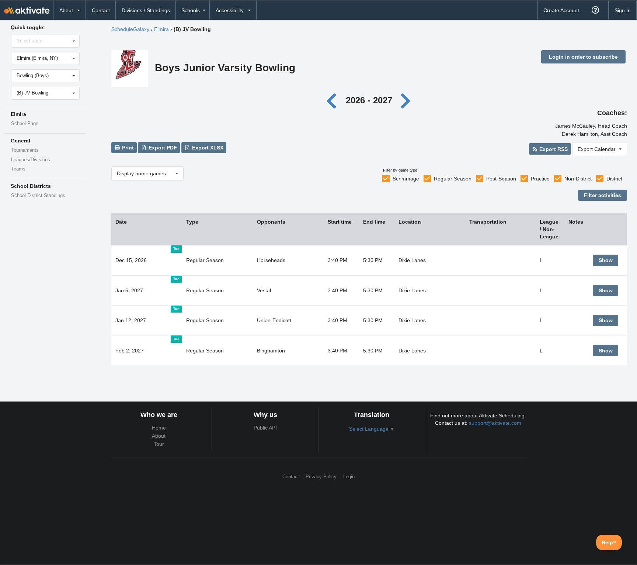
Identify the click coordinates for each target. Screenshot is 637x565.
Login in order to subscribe (583, 57)
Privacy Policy (321, 476)
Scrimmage (406, 179)
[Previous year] (333, 100)
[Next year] (406, 100)
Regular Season (452, 179)
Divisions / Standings (146, 10)
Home (159, 428)
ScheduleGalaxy (130, 29)
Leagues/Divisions (30, 159)
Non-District (578, 179)
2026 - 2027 (369, 100)
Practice (540, 179)
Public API (265, 428)
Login (349, 476)
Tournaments (25, 150)
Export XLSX (207, 148)
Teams (18, 169)
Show (606, 260)
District (614, 179)
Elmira (161, 29)
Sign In (623, 10)
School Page (24, 123)
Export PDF (162, 148)
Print (127, 148)
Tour (159, 444)
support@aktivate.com (495, 423)
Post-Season (501, 179)
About (159, 436)
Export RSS (553, 149)
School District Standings (38, 195)
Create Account (561, 10)
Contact (101, 10)
